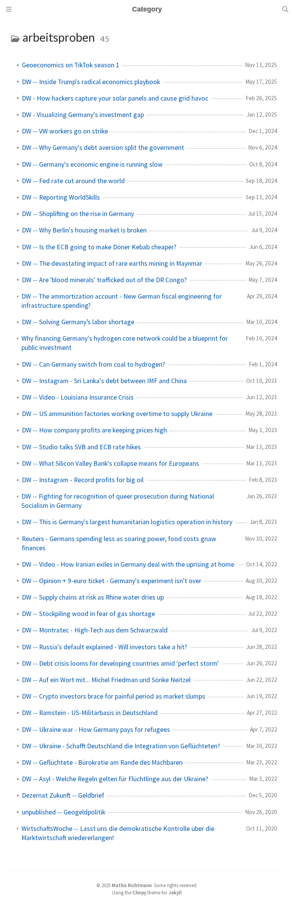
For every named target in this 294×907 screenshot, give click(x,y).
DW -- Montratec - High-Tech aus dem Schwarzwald (95, 630)
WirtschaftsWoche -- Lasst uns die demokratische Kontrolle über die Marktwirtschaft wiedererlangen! (117, 833)
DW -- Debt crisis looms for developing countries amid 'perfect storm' (120, 663)
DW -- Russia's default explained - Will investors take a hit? (104, 647)
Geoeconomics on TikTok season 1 (70, 65)
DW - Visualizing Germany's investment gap (83, 115)
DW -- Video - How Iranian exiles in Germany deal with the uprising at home (128, 564)
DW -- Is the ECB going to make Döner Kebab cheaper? (99, 247)
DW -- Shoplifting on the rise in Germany (78, 214)
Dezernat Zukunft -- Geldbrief (63, 795)
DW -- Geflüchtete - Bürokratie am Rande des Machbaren (102, 762)
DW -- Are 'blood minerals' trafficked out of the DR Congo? (104, 280)
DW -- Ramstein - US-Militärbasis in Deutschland (90, 713)
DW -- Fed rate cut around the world (73, 181)
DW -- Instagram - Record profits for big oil (83, 480)
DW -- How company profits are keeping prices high (94, 430)
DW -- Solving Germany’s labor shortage (78, 322)
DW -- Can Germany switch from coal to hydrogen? (93, 364)
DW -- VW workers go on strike (65, 131)
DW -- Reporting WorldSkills (61, 197)
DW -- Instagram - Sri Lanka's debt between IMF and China (104, 381)
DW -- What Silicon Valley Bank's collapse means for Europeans (110, 463)
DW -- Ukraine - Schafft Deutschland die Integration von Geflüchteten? (121, 746)
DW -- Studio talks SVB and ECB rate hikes (81, 447)
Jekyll (175, 892)
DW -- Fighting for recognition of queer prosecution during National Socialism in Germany (117, 501)
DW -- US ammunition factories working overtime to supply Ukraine (117, 414)
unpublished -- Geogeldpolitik (63, 812)
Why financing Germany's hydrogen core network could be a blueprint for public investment (124, 343)
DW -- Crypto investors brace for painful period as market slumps (113, 696)
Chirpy (139, 892)
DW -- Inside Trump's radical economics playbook (91, 82)
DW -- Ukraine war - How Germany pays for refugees (96, 729)
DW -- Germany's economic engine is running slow (92, 164)
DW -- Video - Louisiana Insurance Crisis (78, 397)
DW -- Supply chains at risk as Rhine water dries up (93, 597)
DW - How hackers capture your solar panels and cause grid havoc (115, 98)
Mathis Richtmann (132, 885)
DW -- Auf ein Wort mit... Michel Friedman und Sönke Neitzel (106, 680)
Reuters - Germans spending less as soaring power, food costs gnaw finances (119, 543)
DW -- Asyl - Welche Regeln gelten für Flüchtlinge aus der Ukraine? (115, 779)
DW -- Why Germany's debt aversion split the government (103, 147)
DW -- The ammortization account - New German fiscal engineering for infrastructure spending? (121, 301)
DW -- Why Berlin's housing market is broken (84, 230)
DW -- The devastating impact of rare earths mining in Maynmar (112, 263)
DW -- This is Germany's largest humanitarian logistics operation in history (127, 522)
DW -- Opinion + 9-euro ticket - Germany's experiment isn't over (111, 581)
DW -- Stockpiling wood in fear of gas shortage (88, 614)
